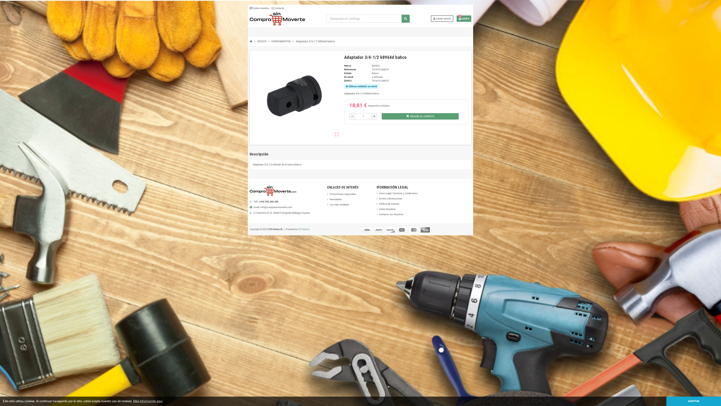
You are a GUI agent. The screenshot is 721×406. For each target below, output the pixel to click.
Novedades (336, 199)
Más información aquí (147, 401)
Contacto (279, 8)
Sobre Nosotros (387, 209)
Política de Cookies (389, 203)
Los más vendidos (339, 204)
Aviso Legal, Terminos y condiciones (398, 193)
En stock (348, 77)
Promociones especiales (343, 194)
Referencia (350, 69)
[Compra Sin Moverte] (277, 18)
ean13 (347, 80)
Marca (347, 65)
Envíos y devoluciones (390, 198)
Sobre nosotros (261, 8)
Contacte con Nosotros (391, 214)
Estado (347, 73)
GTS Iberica (304, 229)
